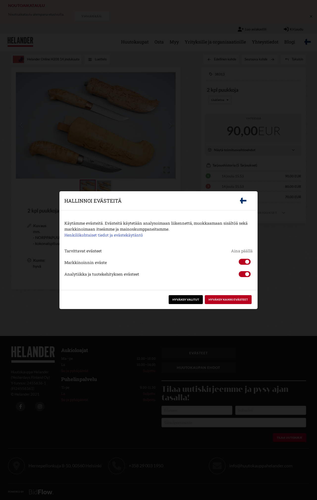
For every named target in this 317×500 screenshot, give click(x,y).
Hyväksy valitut (185, 299)
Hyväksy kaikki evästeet (228, 299)
